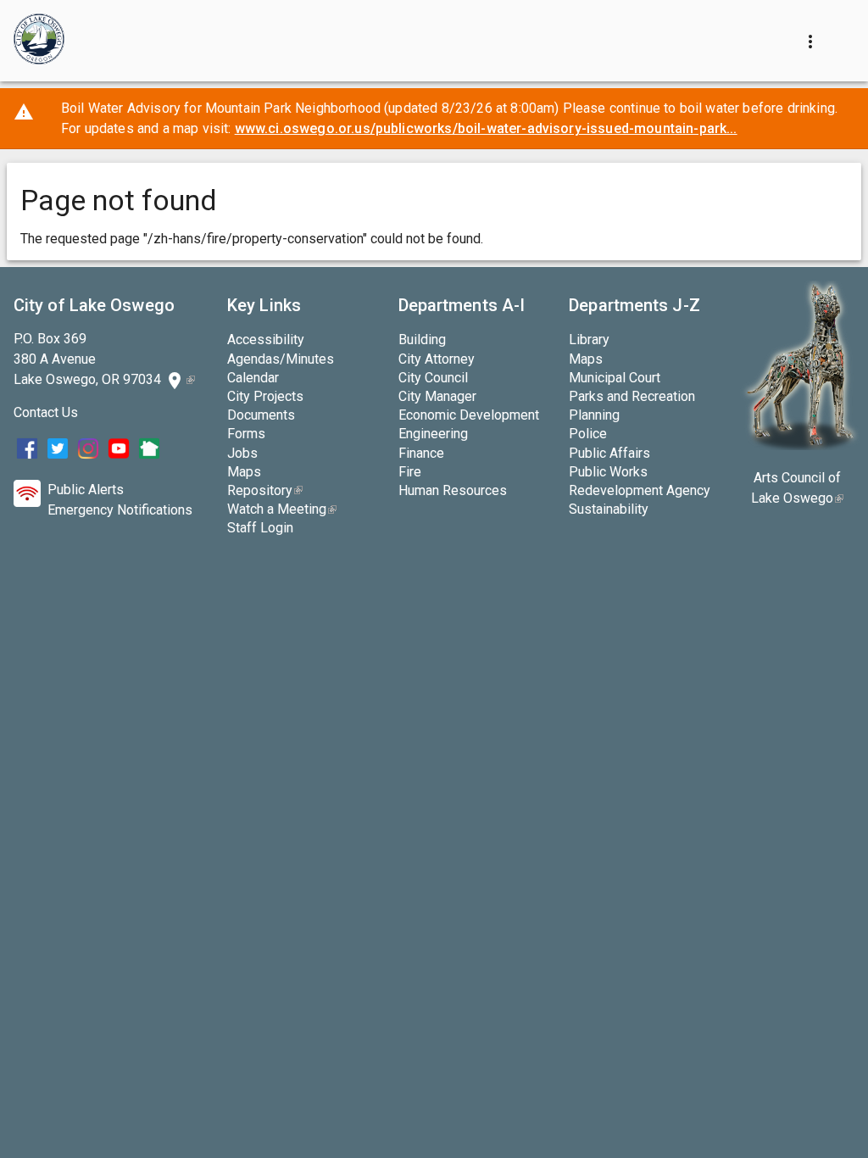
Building (422, 339)
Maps (244, 472)
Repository (265, 490)
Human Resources (452, 490)
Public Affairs (609, 453)
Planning (594, 415)
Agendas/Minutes (280, 359)
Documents (261, 415)
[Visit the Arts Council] (800, 445)
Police (588, 434)
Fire (409, 472)
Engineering (433, 434)
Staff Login (260, 528)
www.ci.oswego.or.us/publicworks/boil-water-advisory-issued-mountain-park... (486, 128)
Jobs (242, 453)
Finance (421, 453)
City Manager (437, 396)
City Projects (265, 396)
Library (589, 339)
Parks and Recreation (632, 396)
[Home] (39, 41)
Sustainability (608, 509)
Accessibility (265, 339)
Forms (246, 434)
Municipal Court (614, 378)
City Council (433, 378)
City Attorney (436, 359)
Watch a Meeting (282, 509)
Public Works (608, 472)
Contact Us (46, 412)
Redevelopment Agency (639, 490)
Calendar (253, 378)
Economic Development (468, 415)
